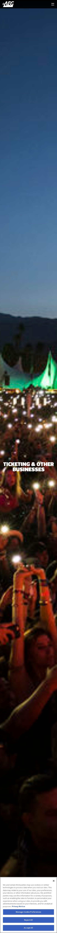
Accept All (28, 928)
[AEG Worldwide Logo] (8, 4)
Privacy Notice (18, 906)
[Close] (54, 881)
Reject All (28, 920)
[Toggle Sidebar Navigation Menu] (53, 4)
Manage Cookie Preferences (28, 912)
